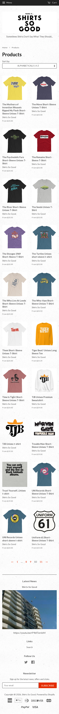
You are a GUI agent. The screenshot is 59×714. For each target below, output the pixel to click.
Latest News (29, 581)
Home (4, 47)
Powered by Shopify (46, 694)
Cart (54, 2)
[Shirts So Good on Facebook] (33, 663)
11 (41, 561)
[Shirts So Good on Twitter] (26, 663)
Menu (9, 2)
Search (29, 647)
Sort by (5, 61)
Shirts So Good (29, 587)
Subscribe (47, 685)
